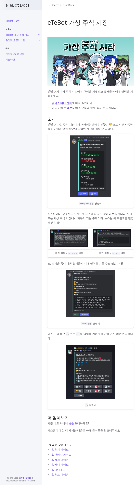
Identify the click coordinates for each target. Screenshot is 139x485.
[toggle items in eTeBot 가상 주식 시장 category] (39, 35)
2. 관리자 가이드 (61, 454)
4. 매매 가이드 (60, 464)
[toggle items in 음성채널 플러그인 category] (39, 40)
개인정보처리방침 (14, 54)
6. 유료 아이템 (60, 474)
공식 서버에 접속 (62, 103)
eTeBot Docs (17, 5)
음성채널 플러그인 (15, 40)
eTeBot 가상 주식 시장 (17, 34)
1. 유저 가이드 (60, 449)
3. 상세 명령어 (60, 459)
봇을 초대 (69, 108)
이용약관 (10, 59)
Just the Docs (25, 477)
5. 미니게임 (58, 469)
